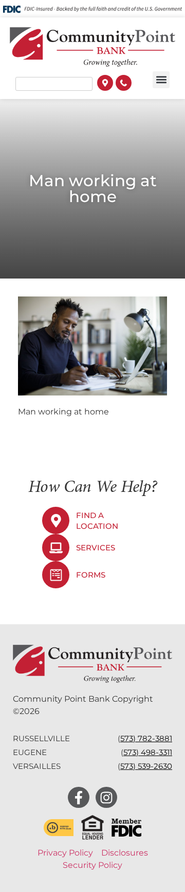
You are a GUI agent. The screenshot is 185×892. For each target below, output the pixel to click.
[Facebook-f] (78, 797)
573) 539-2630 (146, 766)
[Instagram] (106, 797)
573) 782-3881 (146, 738)
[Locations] (105, 84)
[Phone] (124, 84)
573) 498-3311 (147, 752)
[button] (161, 79)
